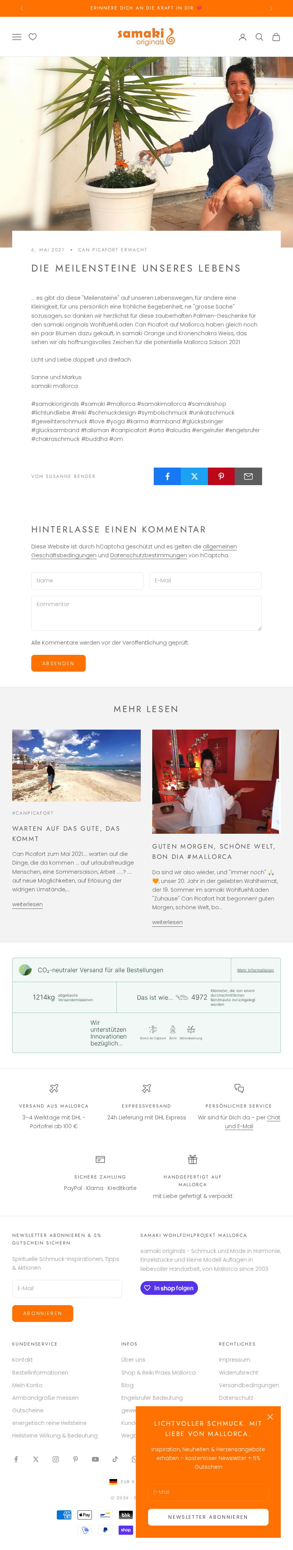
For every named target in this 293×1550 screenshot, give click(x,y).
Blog (127, 1385)
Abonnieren (42, 1313)
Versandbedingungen (249, 1385)
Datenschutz (236, 1398)
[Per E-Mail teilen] (248, 476)
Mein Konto (27, 1385)
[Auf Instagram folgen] (56, 1459)
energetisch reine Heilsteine (49, 1423)
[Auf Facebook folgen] (16, 1459)
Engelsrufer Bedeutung (152, 1398)
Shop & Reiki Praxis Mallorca (158, 1372)
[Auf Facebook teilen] (167, 476)
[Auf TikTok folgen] (115, 1459)
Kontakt (22, 1359)
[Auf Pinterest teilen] (221, 476)
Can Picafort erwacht (112, 249)
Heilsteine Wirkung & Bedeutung (55, 1435)
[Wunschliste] (32, 36)
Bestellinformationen (40, 1372)
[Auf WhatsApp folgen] (135, 1459)
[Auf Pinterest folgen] (75, 1459)
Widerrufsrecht (238, 1372)
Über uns (133, 1359)
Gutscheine (27, 1410)
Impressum (234, 1359)
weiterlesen (27, 904)
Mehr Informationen (255, 970)
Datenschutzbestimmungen (148, 555)
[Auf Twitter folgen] (36, 1459)
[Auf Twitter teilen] (194, 476)
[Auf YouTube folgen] (95, 1459)
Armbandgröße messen (45, 1398)
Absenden (58, 663)
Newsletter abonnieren (208, 1517)
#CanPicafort (33, 813)
